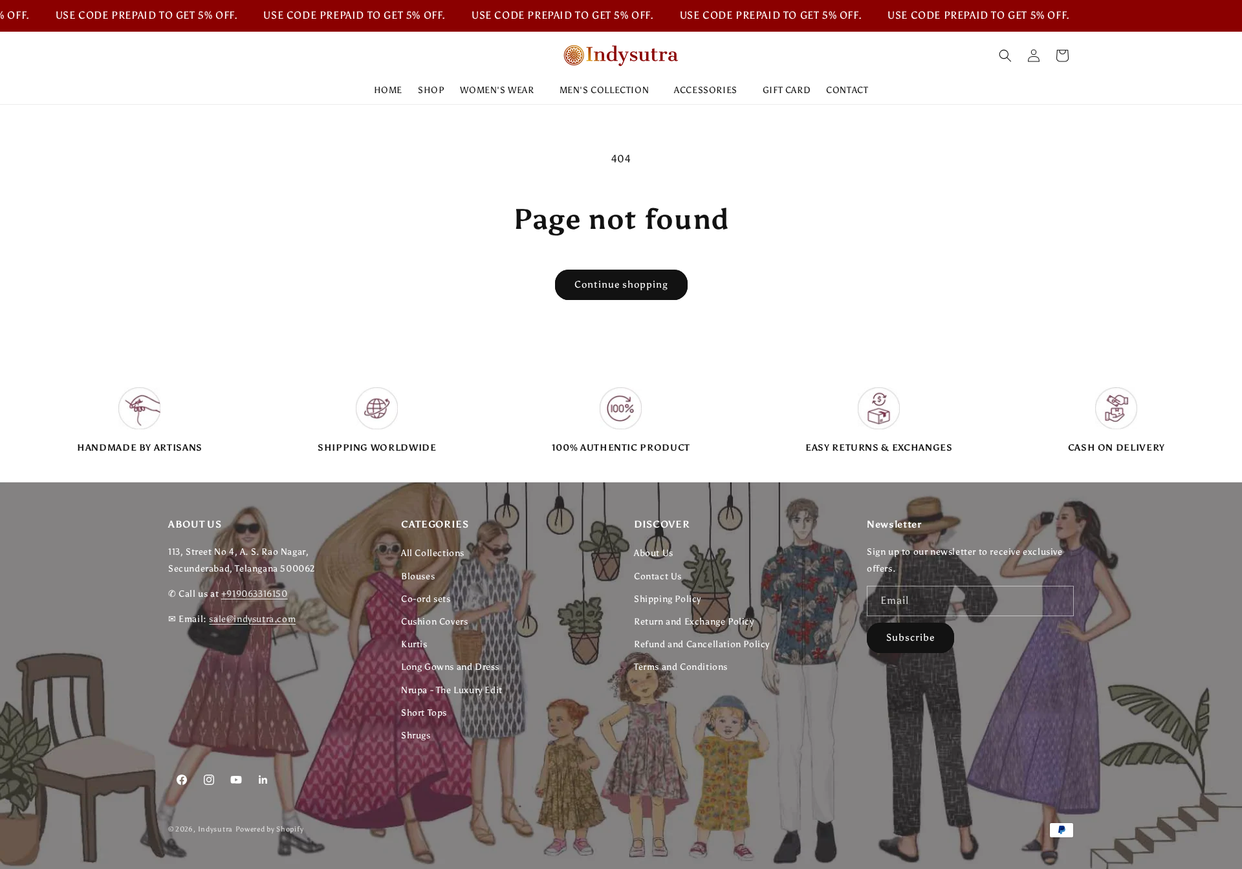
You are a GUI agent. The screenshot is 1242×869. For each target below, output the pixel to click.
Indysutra (215, 829)
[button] (501, 90)
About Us (653, 553)
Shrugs (416, 735)
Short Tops (424, 712)
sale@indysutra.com (252, 619)
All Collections (432, 553)
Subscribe (910, 637)
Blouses (418, 576)
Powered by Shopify (269, 829)
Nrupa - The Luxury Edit (452, 690)
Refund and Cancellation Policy (702, 644)
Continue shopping (621, 284)
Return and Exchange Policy (694, 621)
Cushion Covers (434, 621)
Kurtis (414, 644)
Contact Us (658, 576)
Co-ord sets (426, 599)
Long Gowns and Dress (450, 666)
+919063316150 (254, 593)
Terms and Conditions (681, 666)
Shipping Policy (667, 599)
